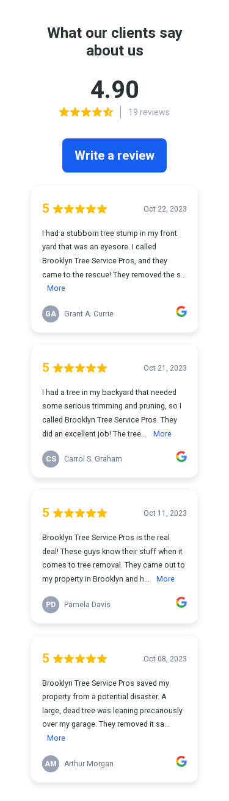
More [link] (56, 288)
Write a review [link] (114, 155)
